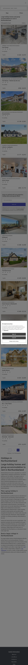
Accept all (14, 337)
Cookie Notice (6, 330)
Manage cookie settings (14, 341)
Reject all (14, 334)
